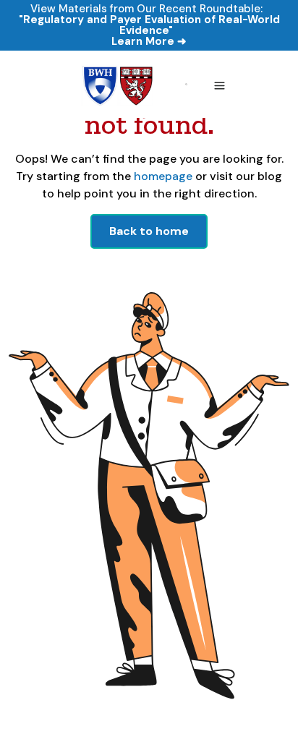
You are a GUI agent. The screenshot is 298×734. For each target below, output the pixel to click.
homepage (161, 176)
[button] (219, 84)
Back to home (149, 231)
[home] (115, 84)
